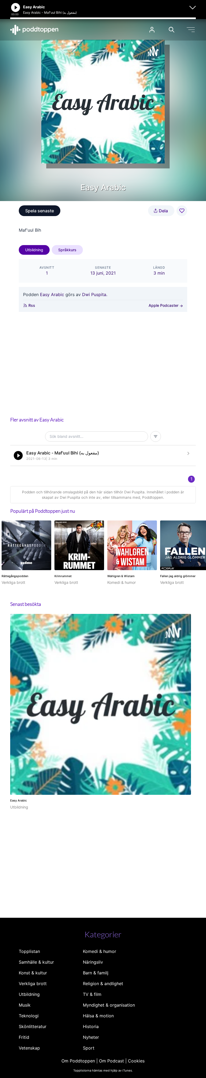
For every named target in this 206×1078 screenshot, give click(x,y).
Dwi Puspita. (94, 294)
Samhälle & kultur (36, 962)
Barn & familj (95, 972)
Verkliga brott (33, 983)
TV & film (92, 994)
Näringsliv (93, 962)
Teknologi (29, 1015)
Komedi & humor (99, 951)
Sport (88, 1048)
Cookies (136, 1061)
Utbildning (34, 249)
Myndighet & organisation (109, 1005)
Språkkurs (67, 249)
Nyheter (91, 1037)
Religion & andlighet (103, 983)
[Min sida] (152, 29)
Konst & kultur (33, 972)
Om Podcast (111, 1061)
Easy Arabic (52, 294)
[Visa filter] (155, 436)
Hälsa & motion (98, 1015)
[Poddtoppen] (34, 29)
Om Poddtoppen (78, 1061)
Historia (91, 1026)
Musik (25, 1005)
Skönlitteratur (32, 1026)
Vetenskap (29, 1048)
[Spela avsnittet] (18, 455)
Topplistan (29, 951)
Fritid (24, 1037)
